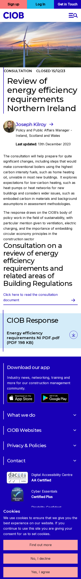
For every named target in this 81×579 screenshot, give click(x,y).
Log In (40, 4)
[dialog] (40, 543)
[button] (73, 15)
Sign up (13, 4)
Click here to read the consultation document (30, 297)
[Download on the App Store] (20, 401)
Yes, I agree (40, 572)
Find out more (40, 545)
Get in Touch (67, 4)
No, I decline (40, 558)
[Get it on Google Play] (55, 401)
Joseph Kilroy (31, 124)
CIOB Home (13, 15)
